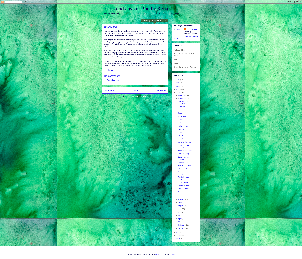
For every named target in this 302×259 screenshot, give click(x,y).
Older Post (161, 90)
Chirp (180, 119)
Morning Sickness (184, 142)
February (182, 225)
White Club (182, 129)
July (180, 209)
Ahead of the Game (185, 150)
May (180, 215)
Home (135, 90)
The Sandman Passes (183, 102)
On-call (180, 136)
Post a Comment (113, 80)
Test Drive (181, 107)
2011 (178, 80)
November (182, 98)
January (181, 228)
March (180, 222)
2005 (178, 235)
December (182, 95)
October (181, 199)
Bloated (180, 192)
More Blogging (183, 154)
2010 (178, 83)
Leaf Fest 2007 (183, 169)
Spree (180, 113)
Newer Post (109, 90)
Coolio (180, 132)
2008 (178, 89)
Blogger (172, 254)
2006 (178, 232)
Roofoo (157, 254)
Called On (181, 123)
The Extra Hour (183, 185)
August (181, 206)
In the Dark (182, 116)
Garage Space (183, 189)
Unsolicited (182, 110)
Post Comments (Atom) (140, 96)
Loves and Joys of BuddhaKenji (135, 8)
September (182, 202)
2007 (178, 92)
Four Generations (184, 165)
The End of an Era (184, 162)
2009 (178, 86)
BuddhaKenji (192, 29)
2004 (178, 239)
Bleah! (180, 195)
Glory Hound (182, 139)
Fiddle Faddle (183, 182)
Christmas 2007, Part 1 (184, 146)
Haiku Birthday (183, 126)
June (180, 212)
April (180, 219)
